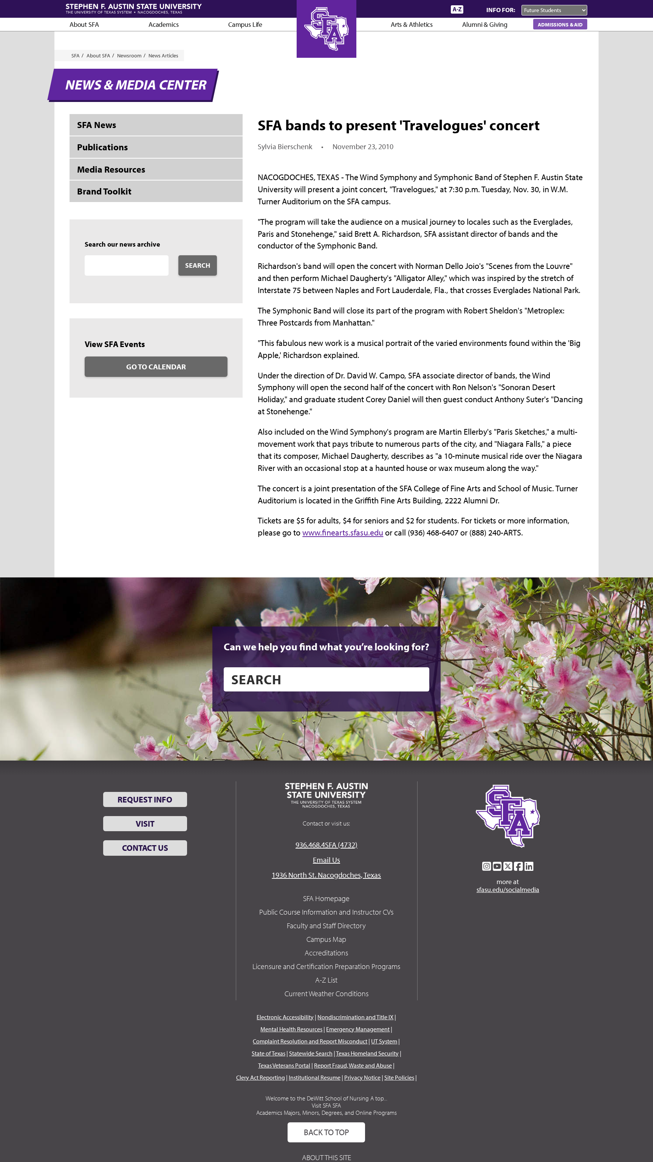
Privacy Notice (362, 1077)
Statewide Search (311, 1053)
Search (197, 265)
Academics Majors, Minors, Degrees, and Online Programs (326, 1112)
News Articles (163, 55)
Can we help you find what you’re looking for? (326, 646)
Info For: (500, 10)
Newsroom (129, 55)
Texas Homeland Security (367, 1053)
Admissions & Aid (560, 24)
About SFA (84, 24)
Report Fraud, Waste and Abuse (353, 1065)
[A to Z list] (457, 9)
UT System (384, 1041)
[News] (401, 9)
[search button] (418, 679)
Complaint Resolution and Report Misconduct (310, 1041)
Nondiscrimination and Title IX (355, 1017)
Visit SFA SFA (326, 1105)
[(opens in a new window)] (486, 866)
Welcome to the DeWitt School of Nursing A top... (326, 1098)
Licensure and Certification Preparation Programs (326, 966)
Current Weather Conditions (326, 993)
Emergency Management (358, 1029)
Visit (145, 823)
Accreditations (326, 952)
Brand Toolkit (104, 191)
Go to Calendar (156, 366)
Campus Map (326, 939)
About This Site (326, 1157)
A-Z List (326, 980)
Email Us (326, 859)
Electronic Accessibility (285, 1017)
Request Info (145, 799)
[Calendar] (416, 9)
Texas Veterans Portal (284, 1065)
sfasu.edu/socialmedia (508, 890)
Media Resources (111, 169)
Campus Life (245, 24)
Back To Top (326, 1132)
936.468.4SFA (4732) (326, 844)
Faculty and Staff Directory (326, 925)
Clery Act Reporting (260, 1077)
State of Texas (268, 1053)
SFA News (96, 124)
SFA (75, 55)
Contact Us (145, 848)
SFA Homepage (326, 898)
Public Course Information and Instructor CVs (326, 912)
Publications (102, 147)
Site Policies (399, 1077)
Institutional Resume (314, 1077)
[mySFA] (436, 9)
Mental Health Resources (291, 1029)
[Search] (473, 9)
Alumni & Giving (484, 24)
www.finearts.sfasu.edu (342, 532)
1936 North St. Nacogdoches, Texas (326, 875)
